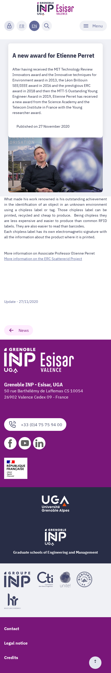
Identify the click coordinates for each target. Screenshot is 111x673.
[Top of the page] (97, 662)
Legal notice (16, 643)
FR (21, 25)
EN (34, 25)
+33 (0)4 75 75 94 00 (41, 424)
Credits (11, 657)
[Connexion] (9, 26)
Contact (11, 628)
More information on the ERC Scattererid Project (43, 258)
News (24, 330)
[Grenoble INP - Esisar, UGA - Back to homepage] (55, 9)
